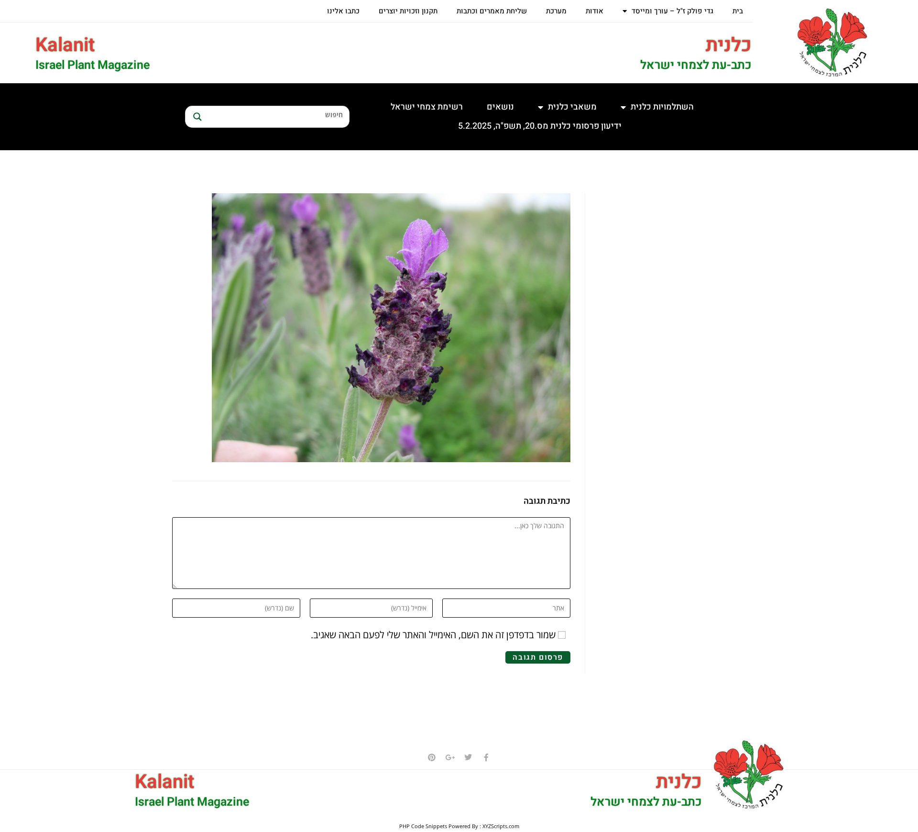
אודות (594, 11)
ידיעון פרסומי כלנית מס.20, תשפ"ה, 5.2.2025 (540, 126)
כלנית (729, 45)
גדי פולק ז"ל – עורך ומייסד (672, 11)
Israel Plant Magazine (92, 65)
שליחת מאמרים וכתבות (492, 11)
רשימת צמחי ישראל (427, 106)
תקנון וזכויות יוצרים (408, 11)
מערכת (556, 11)
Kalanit (65, 45)
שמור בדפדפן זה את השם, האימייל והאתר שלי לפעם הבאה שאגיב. (433, 634)
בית (737, 11)
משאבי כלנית (572, 106)
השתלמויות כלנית (662, 106)
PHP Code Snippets (423, 826)
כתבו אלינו (343, 11)
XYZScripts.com (500, 826)
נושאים (500, 106)
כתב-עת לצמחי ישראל (696, 65)
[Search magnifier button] (196, 116)
